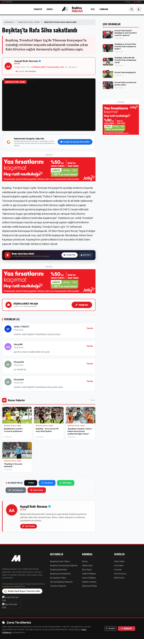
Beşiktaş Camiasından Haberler (64, 565)
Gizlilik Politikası (89, 574)
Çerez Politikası (89, 578)
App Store (87, 255)
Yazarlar (118, 569)
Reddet (111, 628)
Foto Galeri (118, 565)
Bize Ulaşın (87, 569)
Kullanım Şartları (89, 582)
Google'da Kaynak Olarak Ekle (76, 142)
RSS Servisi (119, 578)
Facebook (48, 483)
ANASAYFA (9, 22)
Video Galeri (119, 561)
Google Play (70, 255)
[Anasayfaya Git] (24, 558)
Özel (93, 9)
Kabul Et (128, 628)
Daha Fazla (38, 490)
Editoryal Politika (89, 586)
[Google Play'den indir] (24, 598)
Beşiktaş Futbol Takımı (29, 22)
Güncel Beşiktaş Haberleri (61, 582)
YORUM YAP (83, 304)
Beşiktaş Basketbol (58, 569)
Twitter (31, 483)
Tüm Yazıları (30, 526)
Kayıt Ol (139, 2)
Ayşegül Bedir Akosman (26, 61)
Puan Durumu (120, 574)
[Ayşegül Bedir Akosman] (11, 510)
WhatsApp (67, 483)
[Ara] (132, 9)
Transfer (37, 9)
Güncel (50, 9)
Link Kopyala (17, 490)
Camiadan (103, 9)
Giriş (128, 2)
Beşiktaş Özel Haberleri (60, 574)
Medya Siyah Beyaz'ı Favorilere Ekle (24, 591)
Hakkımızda (87, 565)
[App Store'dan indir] (24, 605)
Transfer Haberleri (58, 586)
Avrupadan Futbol (58, 578)
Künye (85, 561)
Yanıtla (90, 328)
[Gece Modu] (139, 9)
